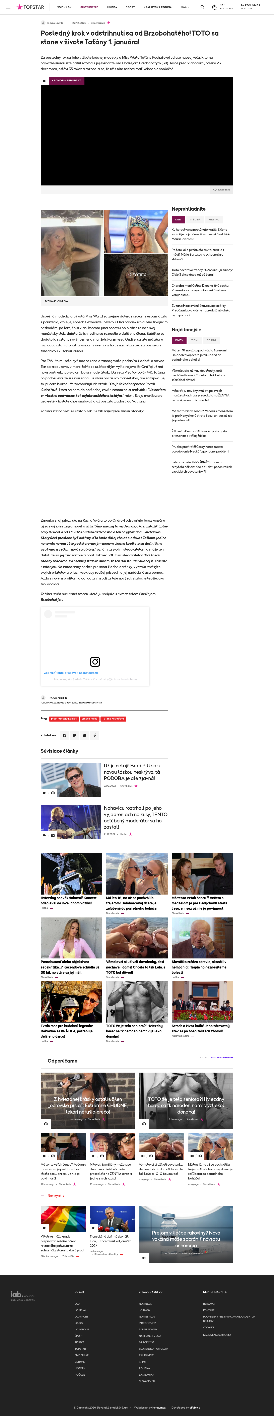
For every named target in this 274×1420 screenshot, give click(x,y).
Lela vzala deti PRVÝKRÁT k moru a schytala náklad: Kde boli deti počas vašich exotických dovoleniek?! (202, 467)
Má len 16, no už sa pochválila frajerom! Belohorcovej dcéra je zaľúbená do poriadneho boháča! (199, 355)
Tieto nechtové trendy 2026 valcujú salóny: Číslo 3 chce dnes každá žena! (202, 272)
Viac (184, 7)
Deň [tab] (178, 219)
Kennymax (158, 1407)
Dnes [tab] (179, 340)
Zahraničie (146, 1355)
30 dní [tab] (211, 340)
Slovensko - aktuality (153, 1349)
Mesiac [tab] (214, 219)
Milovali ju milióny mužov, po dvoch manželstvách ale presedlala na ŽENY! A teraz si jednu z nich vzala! (200, 395)
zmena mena (89, 719)
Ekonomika (146, 1375)
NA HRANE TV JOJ (150, 1336)
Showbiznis (89, 7)
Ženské (79, 1342)
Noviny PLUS (147, 1317)
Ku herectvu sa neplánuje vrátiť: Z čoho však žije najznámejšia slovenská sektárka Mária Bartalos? (201, 234)
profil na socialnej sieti (64, 719)
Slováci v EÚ (147, 1381)
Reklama (209, 1304)
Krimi (142, 1362)
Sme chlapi (82, 1355)
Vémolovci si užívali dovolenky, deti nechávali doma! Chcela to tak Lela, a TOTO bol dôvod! (198, 375)
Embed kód (224, 189)
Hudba (112, 7)
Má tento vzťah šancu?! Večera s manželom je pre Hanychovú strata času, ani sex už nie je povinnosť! (202, 416)
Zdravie (80, 1362)
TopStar (80, 1349)
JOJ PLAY (80, 1310)
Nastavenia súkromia (217, 1335)
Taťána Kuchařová (113, 719)
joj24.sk (144, 1310)
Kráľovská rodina (158, 7)
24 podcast (146, 1342)
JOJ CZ (79, 1323)
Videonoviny (147, 1323)
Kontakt (208, 1310)
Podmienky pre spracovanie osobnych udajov (229, 1319)
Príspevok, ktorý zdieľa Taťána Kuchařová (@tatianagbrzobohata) (95, 679)
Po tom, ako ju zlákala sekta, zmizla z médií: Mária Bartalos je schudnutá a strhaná (198, 254)
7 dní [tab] (195, 340)
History (80, 1368)
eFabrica (195, 1407)
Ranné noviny (148, 1329)
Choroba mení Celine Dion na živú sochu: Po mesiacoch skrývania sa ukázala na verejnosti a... (200, 290)
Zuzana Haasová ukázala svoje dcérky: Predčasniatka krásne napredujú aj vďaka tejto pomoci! (201, 310)
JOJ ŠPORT (81, 1317)
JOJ (77, 1304)
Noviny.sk (64, 7)
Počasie (80, 1375)
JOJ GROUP (82, 1329)
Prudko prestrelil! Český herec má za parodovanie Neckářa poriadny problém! (200, 449)
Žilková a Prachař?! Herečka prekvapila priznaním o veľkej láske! (199, 433)
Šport (130, 7)
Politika (144, 1368)
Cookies (208, 1327)
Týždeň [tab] (195, 219)
